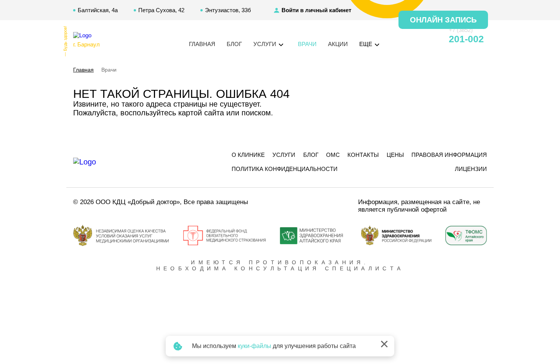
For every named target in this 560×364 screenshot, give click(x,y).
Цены (395, 155)
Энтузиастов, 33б (228, 10)
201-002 (466, 39)
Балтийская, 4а (98, 10)
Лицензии (471, 169)
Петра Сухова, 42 (161, 10)
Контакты (363, 155)
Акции (338, 44)
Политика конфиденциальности (285, 169)
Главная (202, 44)
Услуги (283, 155)
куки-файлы (254, 346)
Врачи (307, 44)
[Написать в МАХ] (402, 39)
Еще (366, 44)
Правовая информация (449, 155)
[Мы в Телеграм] (416, 39)
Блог (234, 44)
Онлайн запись (443, 20)
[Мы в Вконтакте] (429, 39)
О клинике (248, 155)
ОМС (333, 155)
